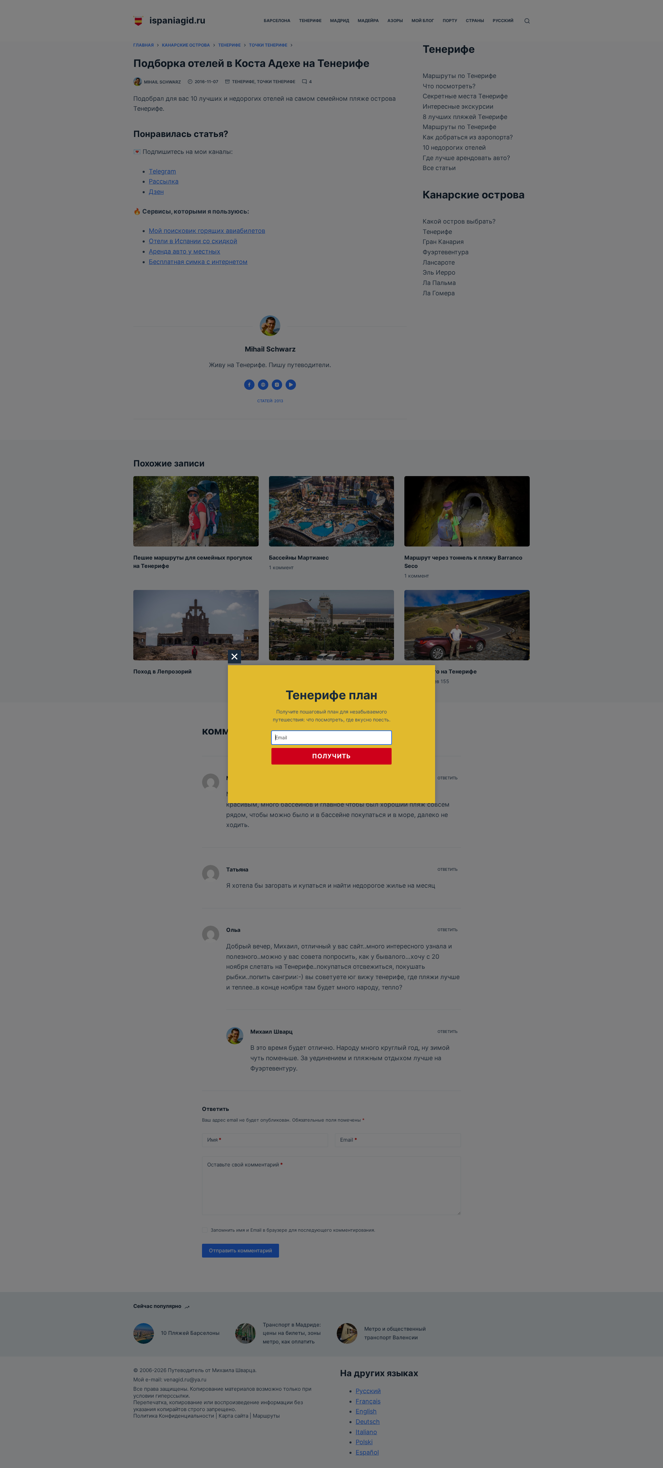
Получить (331, 756)
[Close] (234, 656)
